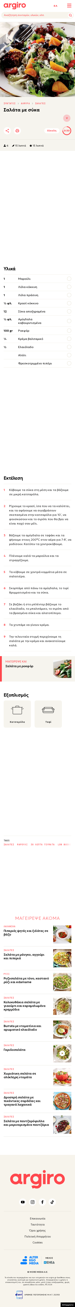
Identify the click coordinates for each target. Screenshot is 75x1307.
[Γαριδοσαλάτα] (62, 1053)
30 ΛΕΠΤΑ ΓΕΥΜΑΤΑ (43, 844)
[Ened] (49, 1262)
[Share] (7, 130)
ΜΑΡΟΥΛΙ (22, 844)
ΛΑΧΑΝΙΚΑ (10, 926)
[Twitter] (28, 130)
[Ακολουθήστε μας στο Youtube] (22, 1202)
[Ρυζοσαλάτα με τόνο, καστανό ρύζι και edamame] (62, 982)
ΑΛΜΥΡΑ (25, 103)
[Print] (17, 130)
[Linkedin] (38, 130)
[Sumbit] (70, 15)
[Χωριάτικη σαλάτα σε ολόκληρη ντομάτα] (62, 1077)
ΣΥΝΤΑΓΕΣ (10, 103)
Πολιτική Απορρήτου (37, 1236)
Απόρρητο (68, 1304)
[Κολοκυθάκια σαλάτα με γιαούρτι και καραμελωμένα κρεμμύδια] (62, 1006)
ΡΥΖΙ (7, 974)
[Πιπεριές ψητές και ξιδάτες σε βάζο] (62, 934)
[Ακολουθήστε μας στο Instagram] (32, 1202)
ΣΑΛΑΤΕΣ (40, 103)
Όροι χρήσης (37, 1230)
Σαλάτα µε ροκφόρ (19, 666)
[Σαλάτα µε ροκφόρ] (62, 669)
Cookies (38, 1242)
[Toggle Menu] (69, 5)
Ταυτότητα (38, 1224)
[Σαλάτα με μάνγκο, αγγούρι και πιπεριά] (62, 958)
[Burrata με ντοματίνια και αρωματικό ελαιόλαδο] (62, 1030)
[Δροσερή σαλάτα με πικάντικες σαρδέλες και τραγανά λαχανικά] (62, 1101)
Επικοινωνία (37, 1218)
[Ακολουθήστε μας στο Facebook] (42, 1202)
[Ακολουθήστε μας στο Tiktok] (52, 1202)
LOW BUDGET (65, 844)
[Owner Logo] (29, 1260)
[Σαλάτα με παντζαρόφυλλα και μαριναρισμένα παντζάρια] (62, 1125)
